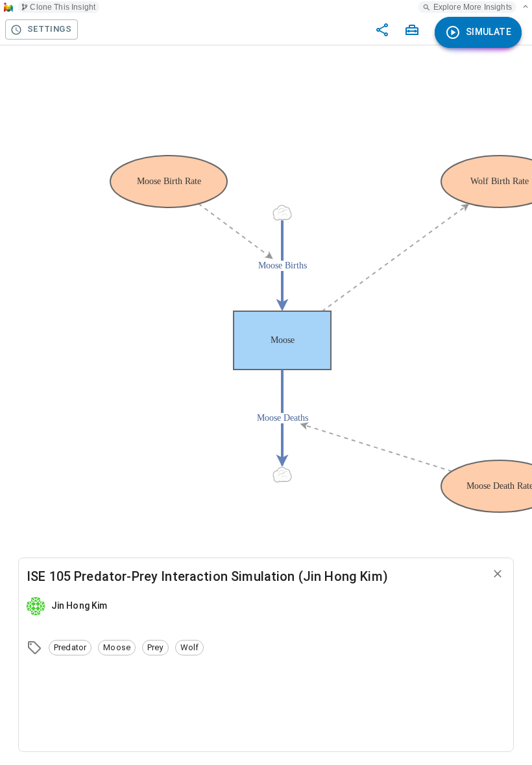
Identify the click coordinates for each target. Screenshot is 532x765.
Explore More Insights (472, 7)
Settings (49, 29)
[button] (70, 647)
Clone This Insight (62, 7)
